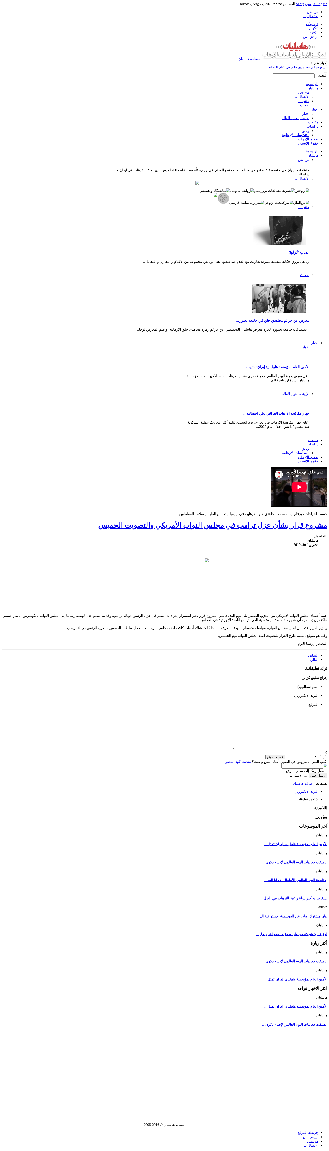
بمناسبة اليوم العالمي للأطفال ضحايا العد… (295, 880)
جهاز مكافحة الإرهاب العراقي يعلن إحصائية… (276, 413)
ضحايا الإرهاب (308, 139)
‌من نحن (312, 1141)
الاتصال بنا (310, 16)
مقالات (313, 122)
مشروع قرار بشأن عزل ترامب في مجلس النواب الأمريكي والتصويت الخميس (212, 525)
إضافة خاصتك (303, 783)
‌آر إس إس (310, 1137)
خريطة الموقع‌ (308, 1132)
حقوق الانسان (308, 143)
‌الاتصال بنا (310, 1145)
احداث (304, 105)
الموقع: (313, 704)
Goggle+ (312, 32)
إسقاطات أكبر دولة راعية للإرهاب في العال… (293, 898)
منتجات (303, 101)
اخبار (314, 109)
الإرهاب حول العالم (295, 118)
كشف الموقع (275, 757)
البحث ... (321, 75)
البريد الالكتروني (306, 791)
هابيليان (312, 88)
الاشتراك (296, 775)
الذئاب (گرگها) (299, 252)
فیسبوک (312, 24)
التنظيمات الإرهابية (295, 135)
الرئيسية (312, 84)
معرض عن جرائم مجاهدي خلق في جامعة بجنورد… (272, 320)
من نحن (303, 92)
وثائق (305, 131)
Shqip (300, 4)
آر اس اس (310, 36)
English (321, 4)
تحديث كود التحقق (237, 762)
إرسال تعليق (317, 775)
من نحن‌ (312, 12)
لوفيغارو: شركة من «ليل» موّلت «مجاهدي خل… (291, 934)
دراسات (312, 126)
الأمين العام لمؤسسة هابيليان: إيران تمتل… (277, 367)
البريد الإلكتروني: (306, 695)
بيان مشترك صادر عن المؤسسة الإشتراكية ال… (291, 916)
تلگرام (313, 28)
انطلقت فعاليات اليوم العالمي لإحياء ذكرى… (294, 862)
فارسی (310, 4)
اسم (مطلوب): (307, 687)
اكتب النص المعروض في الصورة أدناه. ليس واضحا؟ (275, 762)
